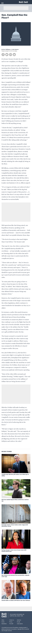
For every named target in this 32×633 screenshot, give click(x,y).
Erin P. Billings (6, 49)
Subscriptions (20, 623)
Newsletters (4, 623)
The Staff (11, 623)
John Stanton (15, 49)
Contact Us (11, 620)
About (3, 620)
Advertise (19, 620)
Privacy (10, 622)
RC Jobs (18, 622)
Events (3, 622)
